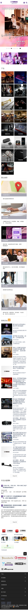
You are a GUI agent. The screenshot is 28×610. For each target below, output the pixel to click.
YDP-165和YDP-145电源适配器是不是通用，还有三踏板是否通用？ (14, 497)
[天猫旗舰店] (7, 531)
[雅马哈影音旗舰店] (20, 531)
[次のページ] (26, 27)
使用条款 (3, 603)
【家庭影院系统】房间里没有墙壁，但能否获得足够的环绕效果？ (15, 506)
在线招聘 (9, 602)
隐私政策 (9, 603)
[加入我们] (7, 539)
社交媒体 (5, 240)
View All (15, 476)
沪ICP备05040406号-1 (8, 606)
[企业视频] (20, 539)
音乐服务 (5, 263)
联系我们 (5, 309)
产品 (2, 574)
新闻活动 (3, 581)
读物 (2, 588)
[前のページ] (2, 27)
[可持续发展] (7, 546)
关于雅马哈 (4, 595)
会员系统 (5, 217)
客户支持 (3, 592)
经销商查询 (6, 195)
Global (2, 599)
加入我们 (5, 286)
